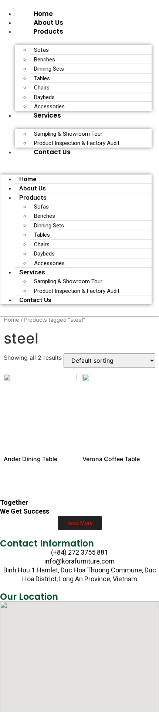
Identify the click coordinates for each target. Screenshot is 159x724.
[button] (76, 160)
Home (43, 13)
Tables (42, 78)
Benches (44, 59)
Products (48, 31)
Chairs (42, 87)
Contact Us (52, 152)
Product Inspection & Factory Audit (76, 143)
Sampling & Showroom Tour (68, 134)
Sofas (41, 50)
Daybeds (44, 97)
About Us (48, 22)
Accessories (49, 106)
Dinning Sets (49, 68)
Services (47, 115)
